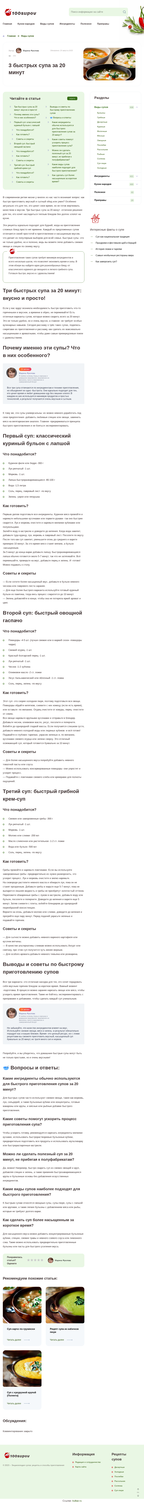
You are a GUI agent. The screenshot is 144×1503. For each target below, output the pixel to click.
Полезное (86, 24)
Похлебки (101, 145)
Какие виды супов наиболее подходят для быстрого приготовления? (64, 167)
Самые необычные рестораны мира (115, 255)
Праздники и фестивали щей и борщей (116, 243)
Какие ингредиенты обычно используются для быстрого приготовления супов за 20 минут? (63, 128)
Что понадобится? (25, 130)
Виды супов (47, 24)
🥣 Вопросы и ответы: (60, 117)
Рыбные (101, 154)
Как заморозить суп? (106, 261)
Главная (7, 24)
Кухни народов (26, 24)
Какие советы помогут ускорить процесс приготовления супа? (62, 142)
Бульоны (101, 113)
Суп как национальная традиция (113, 236)
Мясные (101, 136)
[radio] (28, 1261)
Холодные (102, 168)
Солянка (101, 159)
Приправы (103, 24)
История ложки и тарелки (109, 249)
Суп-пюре (101, 163)
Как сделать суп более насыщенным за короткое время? (64, 178)
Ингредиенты (67, 24)
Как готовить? (23, 134)
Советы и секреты (25, 139)
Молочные (102, 131)
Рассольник (102, 149)
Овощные (101, 140)
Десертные (102, 122)
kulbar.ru (77, 1500)
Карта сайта (80, 1467)
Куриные (101, 126)
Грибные (101, 117)
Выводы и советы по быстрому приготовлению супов (62, 110)
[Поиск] (124, 11)
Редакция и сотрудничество (88, 1462)
